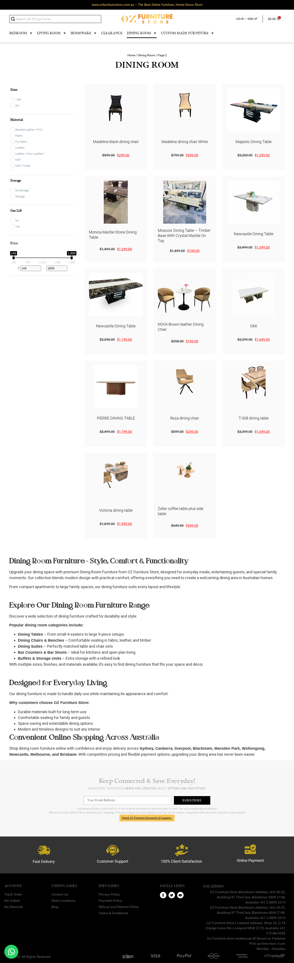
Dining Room (139, 33)
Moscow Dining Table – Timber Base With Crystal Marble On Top (184, 235)
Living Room (49, 33)
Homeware (81, 33)
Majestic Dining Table (253, 141)
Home (131, 55)
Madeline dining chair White (184, 141)
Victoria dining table (116, 510)
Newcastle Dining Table (253, 234)
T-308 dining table (254, 418)
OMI (253, 326)
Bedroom (18, 33)
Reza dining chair (184, 418)
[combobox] (55, 19)
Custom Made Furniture (185, 33)
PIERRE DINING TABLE (116, 418)
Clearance (111, 33)
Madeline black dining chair (116, 141)
